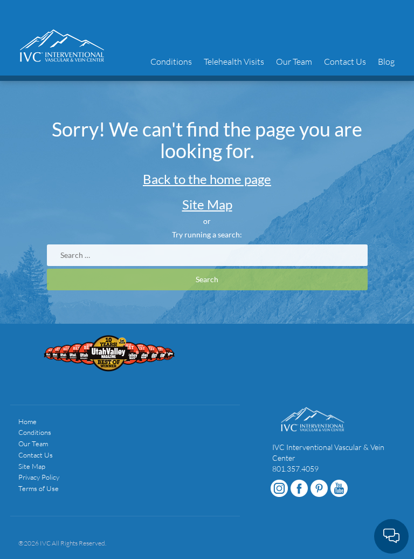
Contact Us (345, 61)
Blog (386, 61)
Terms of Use (38, 488)
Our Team (294, 61)
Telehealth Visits (234, 61)
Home (27, 421)
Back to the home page (207, 179)
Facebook (299, 488)
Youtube (339, 488)
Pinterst (319, 488)
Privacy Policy (38, 477)
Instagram (279, 488)
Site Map (207, 204)
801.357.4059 (295, 468)
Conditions (171, 61)
